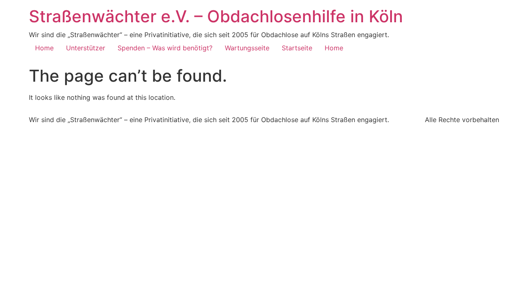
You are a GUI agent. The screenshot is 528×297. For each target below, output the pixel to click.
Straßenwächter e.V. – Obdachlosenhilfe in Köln (216, 16)
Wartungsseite (247, 48)
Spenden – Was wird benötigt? (165, 48)
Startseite (297, 48)
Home (44, 48)
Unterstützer (85, 48)
